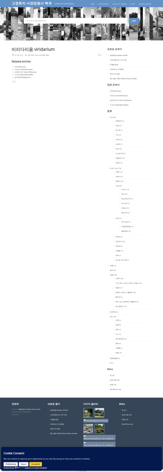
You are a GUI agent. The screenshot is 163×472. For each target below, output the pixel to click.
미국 (117, 135)
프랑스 (118, 163)
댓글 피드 (113, 385)
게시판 (132, 4)
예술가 (118, 288)
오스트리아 (119, 153)
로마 (32, 55)
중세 (47, 55)
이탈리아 (119, 158)
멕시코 (118, 130)
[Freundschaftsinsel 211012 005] (98, 413)
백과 (92, 4)
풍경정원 (124, 231)
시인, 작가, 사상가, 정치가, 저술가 (127, 283)
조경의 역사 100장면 (119, 4)
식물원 (118, 348)
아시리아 (124, 203)
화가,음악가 (120, 306)
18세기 (118, 172)
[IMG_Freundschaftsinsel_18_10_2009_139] (98, 429)
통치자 (118, 297)
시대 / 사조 (38, 55)
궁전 (117, 329)
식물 (111, 265)
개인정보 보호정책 (145, 4)
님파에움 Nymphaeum (22, 77)
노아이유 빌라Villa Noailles (24, 75)
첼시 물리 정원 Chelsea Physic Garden (123, 78)
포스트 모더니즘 (121, 260)
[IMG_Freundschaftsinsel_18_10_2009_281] (99, 438)
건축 (117, 320)
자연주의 (113, 312)
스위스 (118, 139)
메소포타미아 (126, 199)
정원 (117, 353)
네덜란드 (119, 121)
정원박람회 (114, 358)
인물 (111, 275)
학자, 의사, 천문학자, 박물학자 (126, 302)
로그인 (112, 375)
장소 (111, 317)
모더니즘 (124, 222)
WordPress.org (115, 389)
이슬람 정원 (114, 65)
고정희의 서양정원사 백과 (32, 3)
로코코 (118, 237)
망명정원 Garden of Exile (119, 55)
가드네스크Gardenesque (24, 69)
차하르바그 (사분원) (117, 69)
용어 (43, 55)
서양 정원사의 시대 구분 (118, 60)
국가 (111, 117)
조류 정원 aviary (20, 67)
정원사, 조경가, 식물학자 (124, 292)
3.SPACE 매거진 (103, 4)
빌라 (117, 343)
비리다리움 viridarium (33, 49)
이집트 (123, 208)
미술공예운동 (126, 226)
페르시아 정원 (115, 74)
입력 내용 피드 (115, 380)
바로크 (118, 246)
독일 (117, 125)
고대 (29, 55)
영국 (117, 149)
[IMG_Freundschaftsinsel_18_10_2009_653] (99, 445)
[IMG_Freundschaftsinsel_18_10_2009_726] (87, 413)
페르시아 (124, 213)
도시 (117, 334)
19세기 (118, 176)
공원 (117, 325)
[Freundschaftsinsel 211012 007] (95, 421)
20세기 (118, 181)
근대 (117, 218)
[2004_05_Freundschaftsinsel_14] (87, 429)
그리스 (123, 189)
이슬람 (118, 251)
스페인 (118, 144)
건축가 (118, 278)
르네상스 (119, 241)
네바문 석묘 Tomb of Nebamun (26, 72)
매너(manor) (120, 339)
